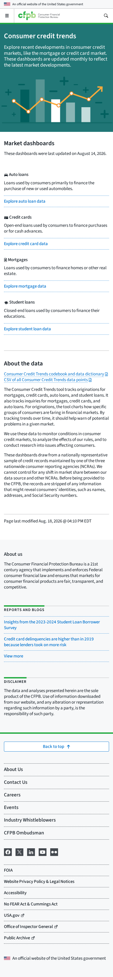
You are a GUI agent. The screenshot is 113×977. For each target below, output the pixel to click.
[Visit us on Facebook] (8, 851)
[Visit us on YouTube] (43, 851)
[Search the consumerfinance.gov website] (106, 16)
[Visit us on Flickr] (54, 851)
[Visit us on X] (19, 851)
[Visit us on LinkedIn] (31, 851)
